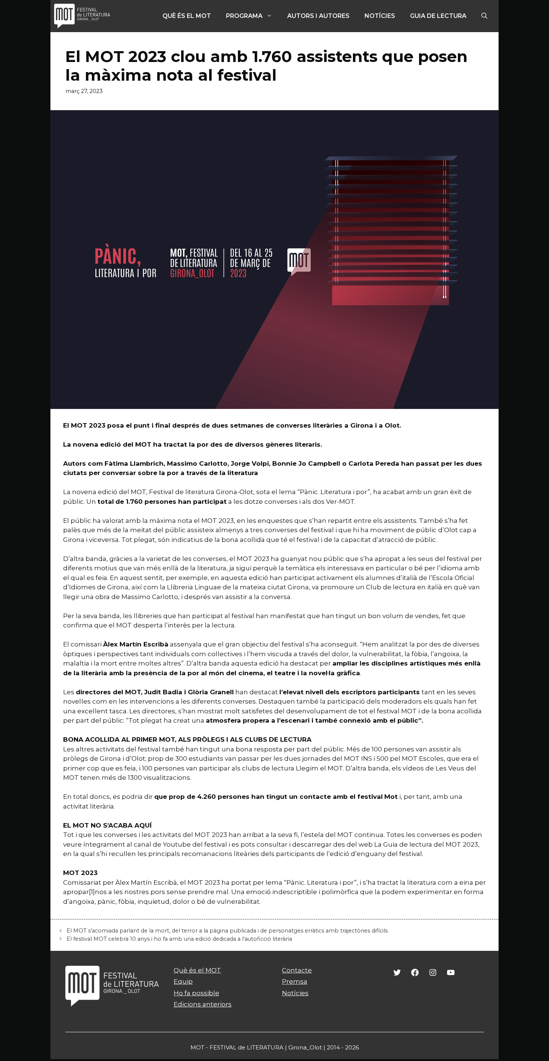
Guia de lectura (438, 15)
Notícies (380, 15)
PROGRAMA (244, 15)
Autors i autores (318, 15)
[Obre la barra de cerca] (484, 16)
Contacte (297, 970)
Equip (183, 981)
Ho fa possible (196, 993)
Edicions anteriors (203, 1004)
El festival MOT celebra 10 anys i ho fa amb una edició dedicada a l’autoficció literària (179, 939)
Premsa (294, 981)
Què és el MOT (186, 15)
